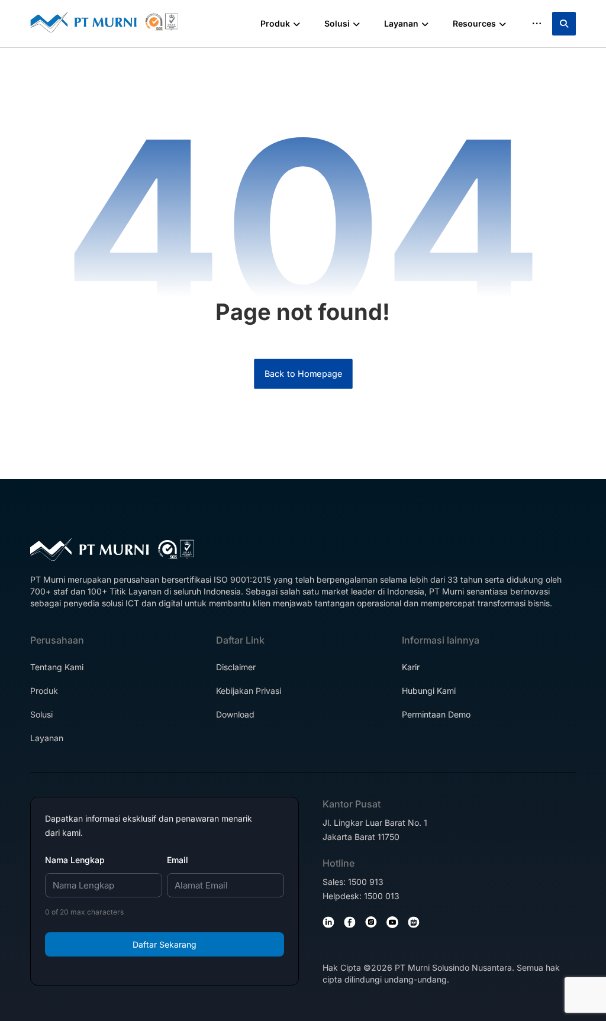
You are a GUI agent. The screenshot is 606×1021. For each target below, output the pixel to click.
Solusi (41, 714)
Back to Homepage (303, 374)
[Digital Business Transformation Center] (104, 22)
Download (235, 714)
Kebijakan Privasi (248, 691)
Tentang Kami (56, 667)
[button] (564, 23)
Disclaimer (236, 667)
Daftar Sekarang (164, 944)
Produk (44, 691)
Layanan (46, 738)
